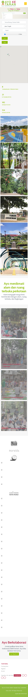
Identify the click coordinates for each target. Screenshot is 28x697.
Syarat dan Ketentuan (21, 693)
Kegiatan (3, 668)
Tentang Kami (4, 666)
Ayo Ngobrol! (14, 654)
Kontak (3, 671)
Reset (5, 42)
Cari (5, 38)
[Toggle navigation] (25, 3)
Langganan (17, 675)
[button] (17, 55)
